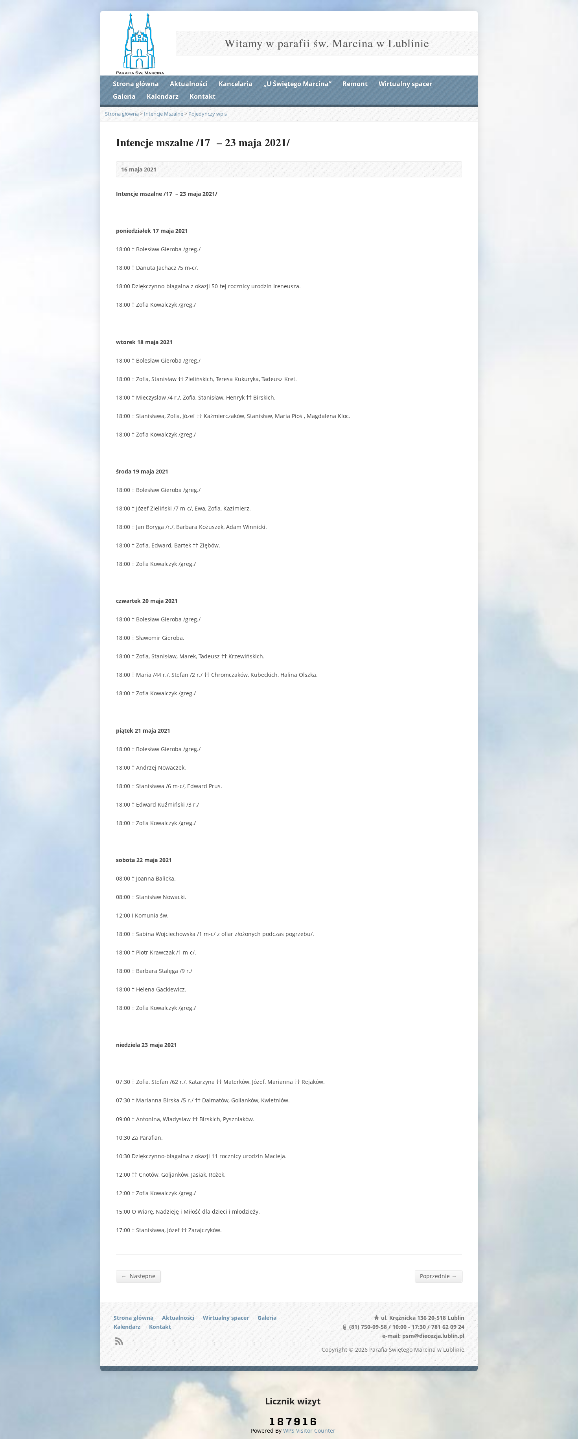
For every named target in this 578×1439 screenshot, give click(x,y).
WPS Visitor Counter (309, 1430)
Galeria (124, 96)
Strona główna (136, 83)
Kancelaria (235, 83)
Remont (355, 83)
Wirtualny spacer (405, 83)
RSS (118, 1340)
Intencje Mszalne (163, 113)
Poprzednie (438, 1276)
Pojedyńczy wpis (207, 113)
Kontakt (202, 96)
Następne (138, 1276)
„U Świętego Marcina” (297, 83)
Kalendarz (163, 96)
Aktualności (189, 83)
